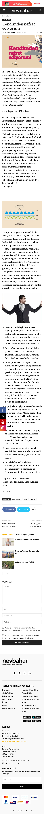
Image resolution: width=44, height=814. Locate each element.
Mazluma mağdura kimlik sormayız (34, 525)
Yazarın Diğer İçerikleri (25, 534)
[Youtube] (30, 673)
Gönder (22, 786)
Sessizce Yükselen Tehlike (27, 539)
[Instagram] (19, 673)
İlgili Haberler (8, 534)
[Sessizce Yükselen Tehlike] (8, 542)
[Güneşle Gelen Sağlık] (8, 565)
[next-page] (7, 573)
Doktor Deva (6, 16)
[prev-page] (3, 573)
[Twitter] (25, 673)
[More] (33, 509)
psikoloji (32, 499)
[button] (4, 10)
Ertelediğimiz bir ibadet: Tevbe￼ (9, 525)
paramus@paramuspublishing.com (14, 741)
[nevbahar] (22, 660)
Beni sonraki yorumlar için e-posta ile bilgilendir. (22, 635)
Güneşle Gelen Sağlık (24, 562)
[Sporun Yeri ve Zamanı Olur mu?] (8, 554)
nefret (26, 499)
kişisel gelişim (16, 499)
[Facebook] (14, 673)
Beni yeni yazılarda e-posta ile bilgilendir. (19, 638)
